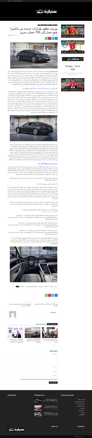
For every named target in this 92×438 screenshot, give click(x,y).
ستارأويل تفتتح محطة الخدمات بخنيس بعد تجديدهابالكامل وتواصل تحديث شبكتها (50, 341)
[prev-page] (56, 345)
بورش (39, 25)
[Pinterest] (49, 38)
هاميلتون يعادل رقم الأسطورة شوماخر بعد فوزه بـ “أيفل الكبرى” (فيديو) (20, 304)
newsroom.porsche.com (48, 211)
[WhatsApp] (46, 38)
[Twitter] (52, 38)
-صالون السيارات (37, 4)
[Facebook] (56, 38)
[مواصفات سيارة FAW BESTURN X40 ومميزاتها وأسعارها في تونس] (38, 414)
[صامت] (65, 36)
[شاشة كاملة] (63, 36)
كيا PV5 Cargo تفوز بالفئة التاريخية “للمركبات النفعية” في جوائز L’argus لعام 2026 (33, 341)
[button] (82, 4)
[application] (72, 31)
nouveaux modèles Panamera (31, 286)
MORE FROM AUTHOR (41, 324)
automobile (22, 286)
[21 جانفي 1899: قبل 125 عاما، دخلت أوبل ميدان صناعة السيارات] (38, 407)
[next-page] (54, 345)
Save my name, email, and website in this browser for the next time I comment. (38, 379)
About (82, 436)
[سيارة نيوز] (46, 11)
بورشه (56, 286)
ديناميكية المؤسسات (56, 4)
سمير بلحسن (10, 35)
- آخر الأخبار (78, 23)
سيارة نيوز (71, 4)
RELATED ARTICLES (52, 324)
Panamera (46, 286)
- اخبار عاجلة (50, 25)
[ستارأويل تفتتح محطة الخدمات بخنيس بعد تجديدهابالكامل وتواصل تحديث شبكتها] (50, 332)
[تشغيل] (82, 36)
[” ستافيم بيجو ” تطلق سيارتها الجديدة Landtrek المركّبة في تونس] (38, 400)
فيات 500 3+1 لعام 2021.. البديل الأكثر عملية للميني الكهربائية (46, 304)
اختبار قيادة (64, 4)
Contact (75, 436)
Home (83, 23)
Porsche (51, 286)
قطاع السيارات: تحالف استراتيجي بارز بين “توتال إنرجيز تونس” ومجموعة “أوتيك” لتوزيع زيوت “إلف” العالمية (15, 341)
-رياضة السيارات (46, 4)
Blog (78, 436)
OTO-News (41, 286)
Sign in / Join (10, 1)
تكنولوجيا (78, 4)
